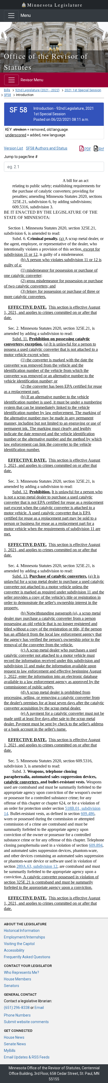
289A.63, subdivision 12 (37, 866)
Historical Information (22, 930)
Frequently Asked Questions (27, 957)
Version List (13, 148)
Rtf (101, 149)
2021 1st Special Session (82, 90)
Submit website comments (26, 1022)
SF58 (7, 95)
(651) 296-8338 (17, 1007)
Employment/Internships (24, 937)
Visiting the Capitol (19, 944)
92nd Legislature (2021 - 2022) (37, 90)
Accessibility (14, 950)
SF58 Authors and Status (46, 148)
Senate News (15, 1044)
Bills (7, 90)
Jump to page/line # (21, 157)
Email (39, 1007)
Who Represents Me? (21, 972)
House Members (17, 979)
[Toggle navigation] (11, 15)
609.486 (87, 813)
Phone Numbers (17, 1015)
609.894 (95, 845)
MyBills (9, 1050)
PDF (87, 149)
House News (14, 1037)
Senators (11, 986)
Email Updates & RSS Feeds (27, 1057)
